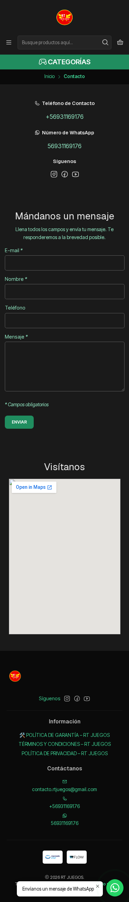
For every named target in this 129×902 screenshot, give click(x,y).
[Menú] (8, 42)
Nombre (16, 279)
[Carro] (120, 42)
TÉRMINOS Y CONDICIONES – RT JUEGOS (65, 744)
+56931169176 (65, 116)
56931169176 (64, 146)
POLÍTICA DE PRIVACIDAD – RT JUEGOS (65, 753)
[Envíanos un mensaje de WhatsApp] (114, 887)
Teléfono (15, 307)
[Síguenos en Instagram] (54, 174)
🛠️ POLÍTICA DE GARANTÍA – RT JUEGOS (64, 735)
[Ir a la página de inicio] (65, 17)
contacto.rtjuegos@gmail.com (64, 789)
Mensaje (16, 336)
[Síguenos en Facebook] (64, 174)
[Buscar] (105, 42)
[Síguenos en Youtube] (75, 174)
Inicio (49, 76)
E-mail (14, 250)
